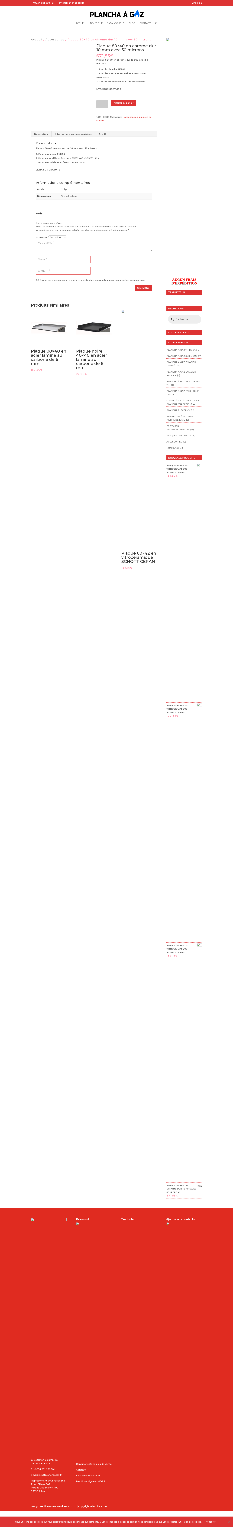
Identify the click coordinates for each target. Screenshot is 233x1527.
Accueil (81, 23)
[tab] (41, 134)
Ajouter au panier (123, 103)
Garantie (81, 1469)
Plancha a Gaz (98, 1506)
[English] (168, 298)
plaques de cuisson (178, 435)
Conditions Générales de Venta (94, 1464)
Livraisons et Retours (88, 1475)
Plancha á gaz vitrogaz (181, 350)
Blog (132, 23)
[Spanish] (176, 298)
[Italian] (185, 298)
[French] (172, 298)
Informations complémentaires (73, 134)
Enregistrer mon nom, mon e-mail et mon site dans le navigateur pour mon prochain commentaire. (92, 280)
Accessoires (55, 39)
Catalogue (114, 23)
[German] (181, 298)
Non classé (173, 448)
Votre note (42, 237)
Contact (145, 23)
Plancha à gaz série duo (181, 356)
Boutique (96, 23)
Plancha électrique (179, 410)
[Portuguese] (189, 298)
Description (41, 134)
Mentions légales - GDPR (90, 1481)
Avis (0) (103, 134)
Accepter (210, 1521)
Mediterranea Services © (55, 1506)
